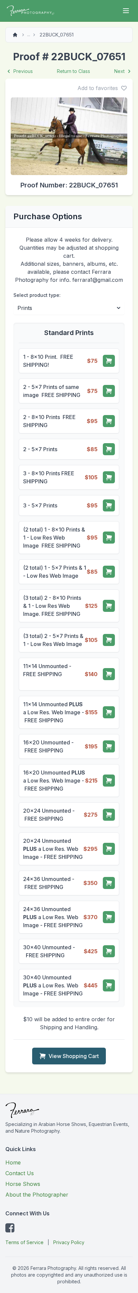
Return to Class (73, 71)
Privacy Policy (68, 1242)
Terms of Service (24, 1242)
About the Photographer (36, 1194)
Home (13, 1162)
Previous (23, 71)
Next (119, 71)
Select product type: (37, 295)
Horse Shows (22, 1184)
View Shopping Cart (74, 1056)
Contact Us (19, 1173)
